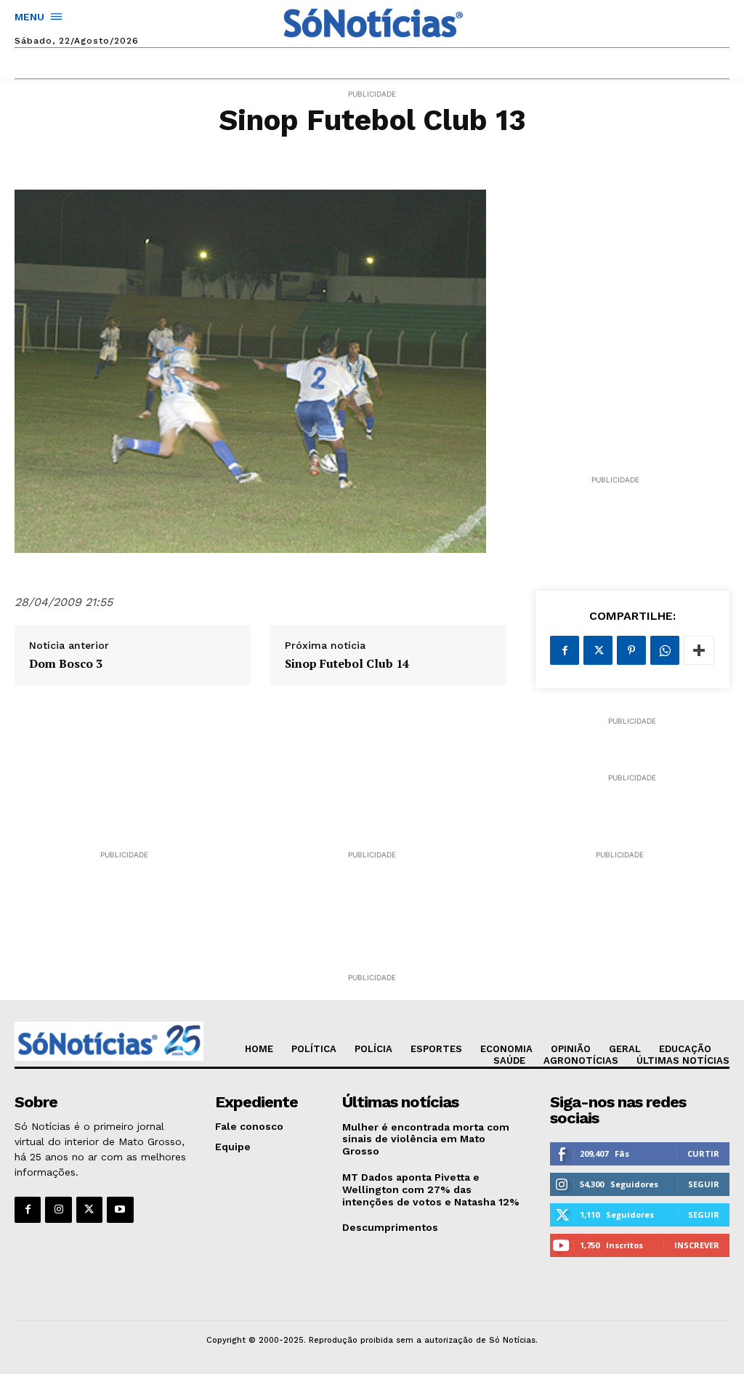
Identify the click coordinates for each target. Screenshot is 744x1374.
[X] (597, 650)
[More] (699, 650)
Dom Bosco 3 (65, 664)
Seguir (703, 1184)
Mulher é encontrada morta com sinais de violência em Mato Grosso (425, 1139)
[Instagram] (58, 1210)
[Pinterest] (631, 650)
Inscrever (696, 1245)
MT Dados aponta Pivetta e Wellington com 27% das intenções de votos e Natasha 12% (430, 1189)
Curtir (703, 1153)
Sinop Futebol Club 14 (347, 664)
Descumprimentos (390, 1227)
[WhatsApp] (664, 650)
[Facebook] (564, 650)
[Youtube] (120, 1210)
